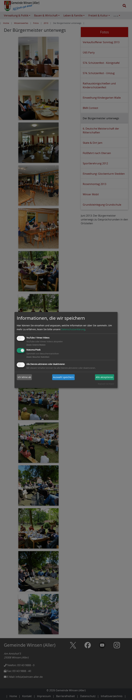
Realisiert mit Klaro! (106, 384)
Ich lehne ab (24, 377)
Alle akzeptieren (104, 377)
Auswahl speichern (63, 377)
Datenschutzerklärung (73, 329)
